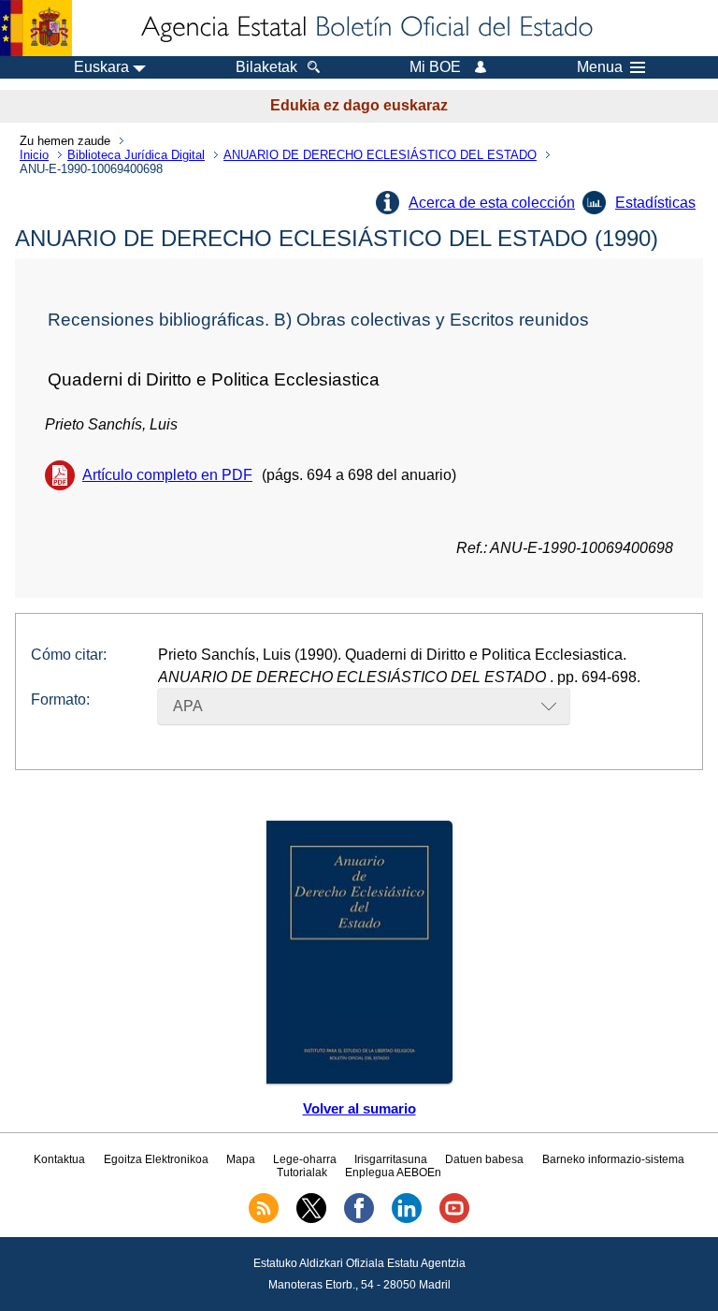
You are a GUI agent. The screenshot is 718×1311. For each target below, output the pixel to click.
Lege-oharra (305, 1159)
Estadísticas (655, 203)
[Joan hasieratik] (365, 28)
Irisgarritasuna (390, 1159)
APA (188, 706)
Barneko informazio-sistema (613, 1159)
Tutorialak (302, 1172)
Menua (600, 67)
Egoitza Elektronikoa (156, 1159)
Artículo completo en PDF (167, 475)
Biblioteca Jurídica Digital (136, 155)
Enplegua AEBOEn (393, 1172)
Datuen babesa (484, 1159)
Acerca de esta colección (492, 203)
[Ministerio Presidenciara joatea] (36, 28)
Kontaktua (59, 1159)
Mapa (240, 1159)
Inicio (34, 155)
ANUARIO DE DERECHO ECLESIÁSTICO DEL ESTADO (380, 155)
